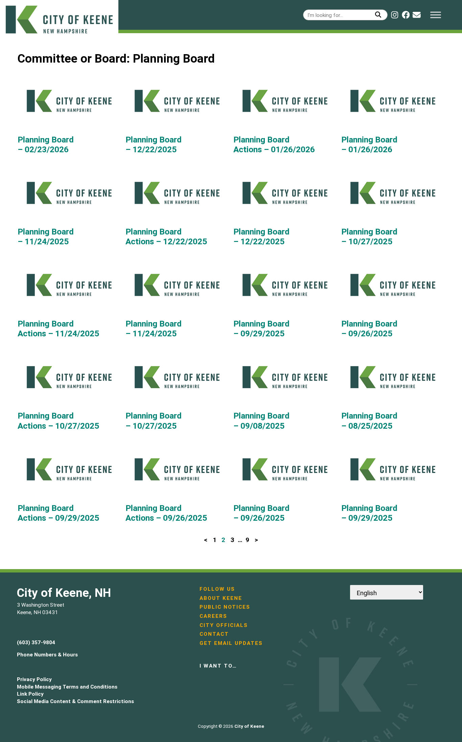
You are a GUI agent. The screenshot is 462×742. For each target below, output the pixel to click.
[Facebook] (406, 15)
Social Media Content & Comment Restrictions (75, 701)
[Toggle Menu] (435, 15)
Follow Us (217, 589)
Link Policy (30, 694)
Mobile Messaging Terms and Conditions (67, 686)
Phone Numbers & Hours (47, 654)
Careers (213, 616)
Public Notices (225, 607)
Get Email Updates (231, 643)
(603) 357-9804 (36, 642)
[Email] (417, 15)
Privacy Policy (34, 679)
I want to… (218, 665)
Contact (214, 634)
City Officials (224, 625)
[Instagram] (395, 15)
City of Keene (249, 726)
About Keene (221, 598)
